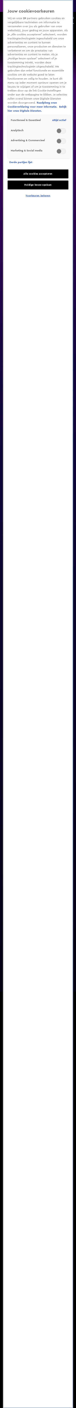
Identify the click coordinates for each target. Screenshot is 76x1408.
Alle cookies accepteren (38, 174)
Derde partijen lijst (20, 162)
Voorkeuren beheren (38, 196)
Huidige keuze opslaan (38, 185)
